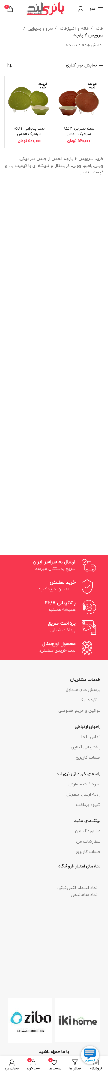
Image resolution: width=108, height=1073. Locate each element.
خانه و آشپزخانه (73, 29)
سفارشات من (88, 842)
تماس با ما (90, 737)
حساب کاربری (88, 757)
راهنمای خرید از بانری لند (78, 774)
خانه (99, 29)
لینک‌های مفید (87, 821)
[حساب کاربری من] (81, 9)
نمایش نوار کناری (81, 65)
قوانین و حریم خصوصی (79, 711)
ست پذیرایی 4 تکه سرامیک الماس (78, 131)
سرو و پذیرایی (40, 29)
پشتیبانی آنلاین (85, 747)
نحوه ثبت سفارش (84, 784)
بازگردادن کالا (88, 700)
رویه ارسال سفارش (83, 794)
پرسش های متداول (83, 690)
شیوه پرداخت (88, 805)
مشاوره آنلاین (87, 831)
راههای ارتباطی (87, 727)
